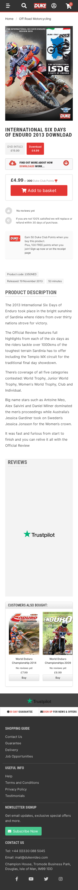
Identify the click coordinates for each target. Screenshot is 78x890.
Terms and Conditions (22, 783)
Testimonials (15, 796)
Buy (24, 677)
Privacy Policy (16, 789)
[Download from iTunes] (20, 263)
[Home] (40, 8)
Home (9, 18)
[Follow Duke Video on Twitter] (46, 879)
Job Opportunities (19, 756)
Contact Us (13, 737)
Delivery (11, 750)
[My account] (53, 6)
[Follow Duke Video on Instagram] (61, 879)
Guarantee (13, 743)
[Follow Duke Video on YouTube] (31, 879)
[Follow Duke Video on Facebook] (16, 879)
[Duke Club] (15, 240)
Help (8, 776)
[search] (24, 6)
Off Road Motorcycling (35, 18)
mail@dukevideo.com (31, 857)
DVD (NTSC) (15, 148)
